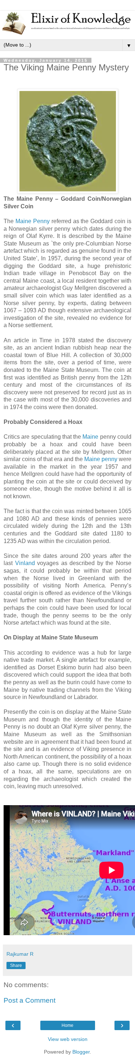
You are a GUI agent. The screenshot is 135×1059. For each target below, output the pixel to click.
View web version (67, 1039)
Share (16, 965)
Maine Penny (32, 221)
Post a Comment (29, 1000)
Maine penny (100, 459)
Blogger (81, 1052)
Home (67, 1025)
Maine (90, 437)
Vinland (25, 563)
